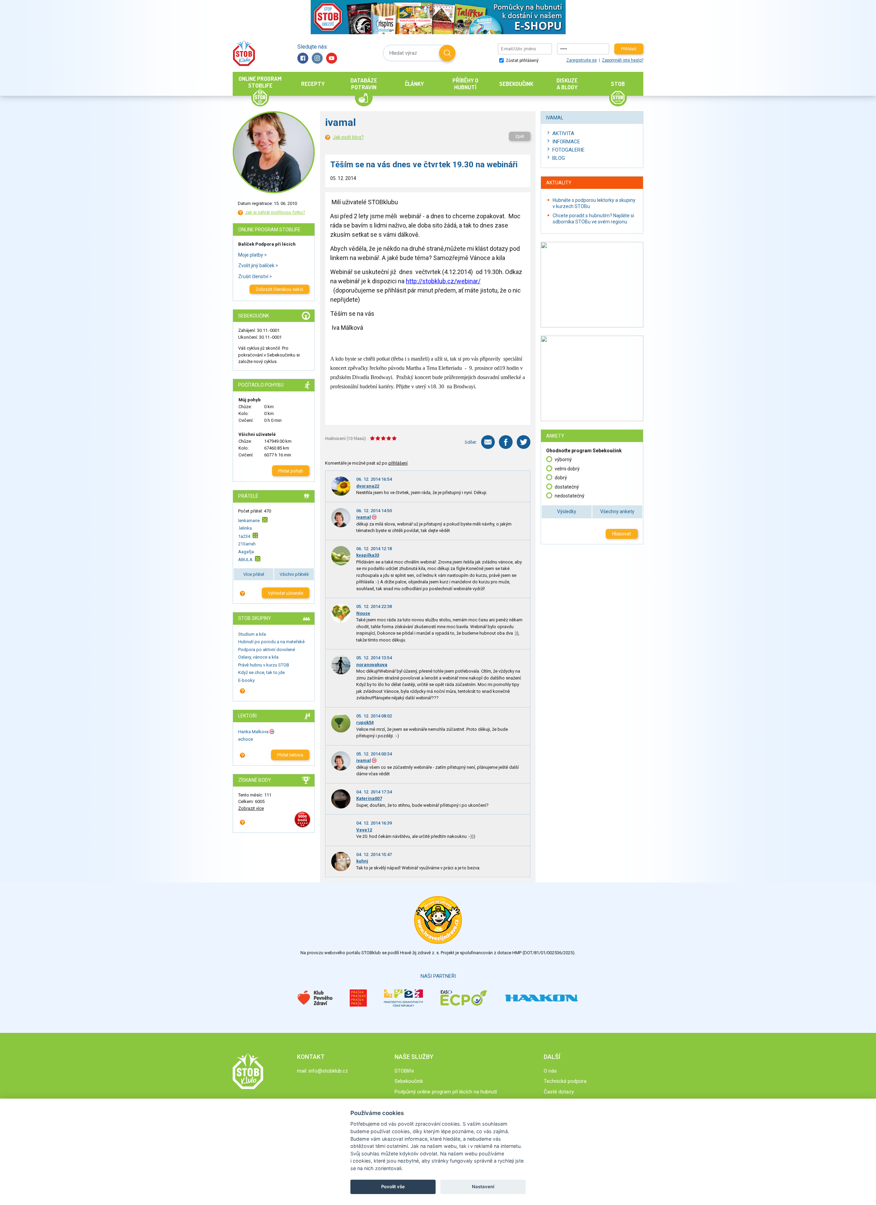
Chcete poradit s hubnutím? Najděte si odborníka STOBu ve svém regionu (593, 218)
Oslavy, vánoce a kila (258, 657)
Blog (558, 158)
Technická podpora (565, 1081)
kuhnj (362, 861)
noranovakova (371, 664)
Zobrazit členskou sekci (279, 289)
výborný (563, 459)
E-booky (246, 680)
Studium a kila (252, 634)
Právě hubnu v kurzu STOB (263, 665)
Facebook (302, 58)
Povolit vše (393, 1186)
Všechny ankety (617, 511)
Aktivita (563, 133)
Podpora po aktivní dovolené (266, 649)
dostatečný (567, 487)
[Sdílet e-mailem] (488, 442)
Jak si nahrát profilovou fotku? (275, 212)
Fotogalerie (568, 150)
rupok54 (365, 722)
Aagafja (246, 551)
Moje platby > (252, 255)
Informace (566, 142)
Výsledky (566, 511)
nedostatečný (569, 495)
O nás (550, 1071)
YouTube (331, 58)
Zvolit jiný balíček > (258, 265)
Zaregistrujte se (581, 60)
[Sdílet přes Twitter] (523, 442)
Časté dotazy (559, 1092)
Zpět (519, 136)
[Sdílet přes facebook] (506, 442)
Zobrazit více (251, 808)
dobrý (561, 477)
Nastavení (483, 1186)
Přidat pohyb (290, 471)
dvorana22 (367, 486)
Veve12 (364, 829)
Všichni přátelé (294, 574)
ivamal (363, 517)
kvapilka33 (367, 555)
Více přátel (253, 574)
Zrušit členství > (255, 276)
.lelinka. (245, 528)
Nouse (363, 613)
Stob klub (244, 53)
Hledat (447, 53)
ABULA (245, 559)
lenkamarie (249, 520)
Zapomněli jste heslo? (622, 60)
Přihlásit (628, 49)
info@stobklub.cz (328, 1071)
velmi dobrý (567, 468)
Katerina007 (369, 798)
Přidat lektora (290, 754)
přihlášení (398, 463)
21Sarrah (247, 543)
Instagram (317, 58)
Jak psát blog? (348, 137)
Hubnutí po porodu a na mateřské (271, 641)
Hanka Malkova (253, 731)
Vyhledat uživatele (285, 593)
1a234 (244, 536)
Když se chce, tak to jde (261, 672)
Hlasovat (621, 533)
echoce (245, 739)
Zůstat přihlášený (522, 60)
